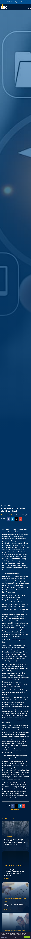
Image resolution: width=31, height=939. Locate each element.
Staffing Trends (25, 515)
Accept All (27, 937)
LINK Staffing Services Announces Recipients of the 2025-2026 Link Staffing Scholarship (14, 872)
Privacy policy (4, 937)
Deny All (15, 937)
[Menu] (29, 6)
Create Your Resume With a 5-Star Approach (14, 905)
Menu (29, 8)
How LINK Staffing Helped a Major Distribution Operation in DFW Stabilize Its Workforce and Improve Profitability (15, 841)
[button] (8, 519)
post (21, 684)
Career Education (17, 515)
